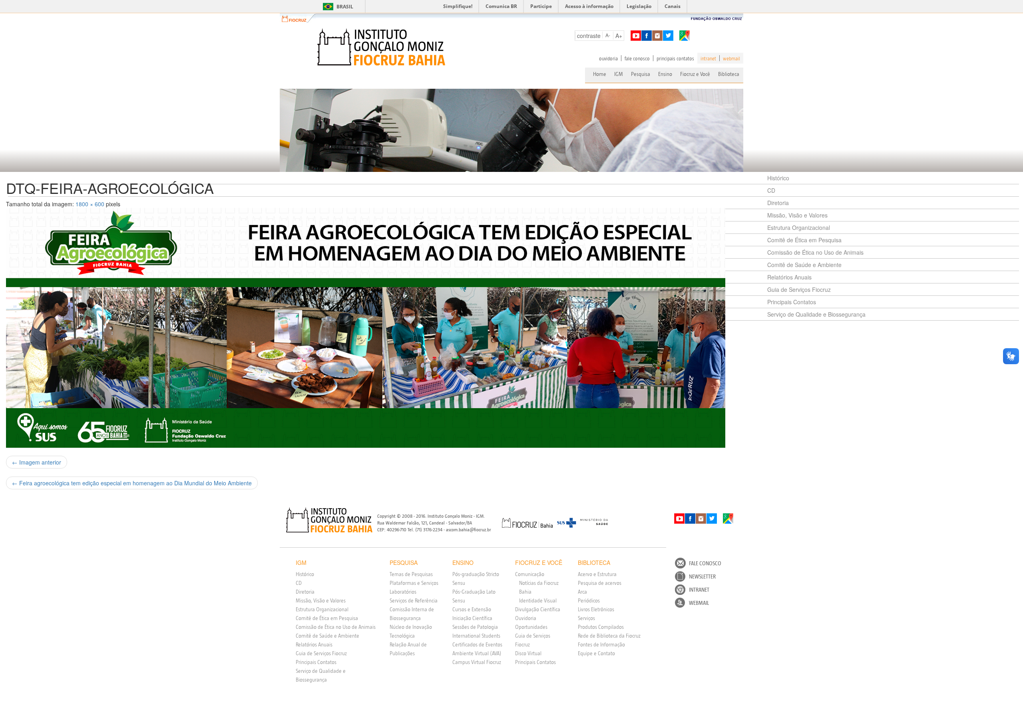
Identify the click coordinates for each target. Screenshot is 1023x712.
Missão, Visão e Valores (797, 215)
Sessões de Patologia (475, 627)
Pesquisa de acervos (599, 583)
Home (599, 74)
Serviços (586, 618)
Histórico (778, 178)
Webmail (699, 603)
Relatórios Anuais (789, 277)
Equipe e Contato (596, 653)
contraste (589, 36)
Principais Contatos (791, 302)
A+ (618, 36)
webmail (731, 58)
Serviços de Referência (414, 600)
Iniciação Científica (472, 618)
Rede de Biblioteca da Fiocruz (609, 635)
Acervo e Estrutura (597, 574)
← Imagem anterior (36, 462)
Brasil (336, 6)
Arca (582, 591)
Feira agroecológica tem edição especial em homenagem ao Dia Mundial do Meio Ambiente (132, 483)
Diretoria (778, 203)
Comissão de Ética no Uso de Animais (815, 252)
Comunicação (529, 574)
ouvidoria (608, 58)
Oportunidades (531, 627)
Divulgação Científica (537, 609)
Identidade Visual (538, 600)
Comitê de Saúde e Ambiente (804, 265)
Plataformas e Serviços (414, 583)
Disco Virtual (528, 653)
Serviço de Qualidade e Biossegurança (816, 314)
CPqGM (329, 520)
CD (771, 190)
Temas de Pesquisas (411, 574)
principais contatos (675, 58)
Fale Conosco (705, 563)
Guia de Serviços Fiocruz (799, 289)
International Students (476, 635)
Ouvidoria (525, 618)
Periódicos (589, 600)
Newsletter (702, 576)
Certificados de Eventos (477, 644)
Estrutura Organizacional (798, 227)
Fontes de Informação (601, 644)
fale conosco (637, 58)
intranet (708, 58)
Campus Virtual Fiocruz (476, 662)
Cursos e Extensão (471, 609)
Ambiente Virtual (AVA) (477, 653)
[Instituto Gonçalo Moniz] (380, 47)
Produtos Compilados (601, 627)
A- (607, 35)
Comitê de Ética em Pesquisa (804, 240)
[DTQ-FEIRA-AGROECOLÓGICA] (383, 328)
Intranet (699, 589)
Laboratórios (403, 591)
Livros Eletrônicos (596, 609)
